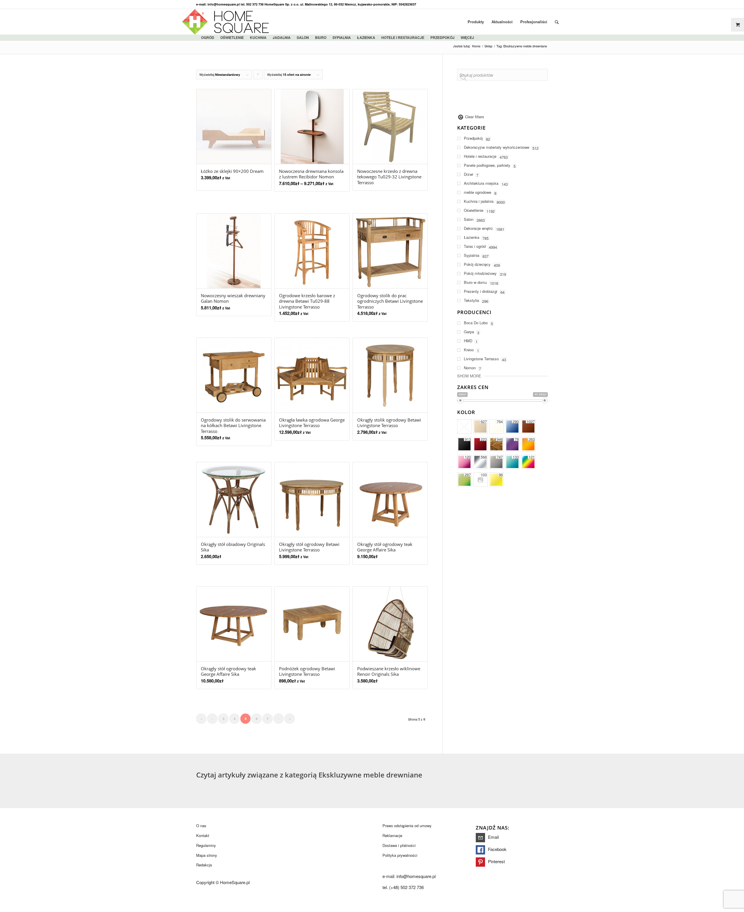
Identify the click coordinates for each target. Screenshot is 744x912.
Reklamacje (392, 835)
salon (303, 37)
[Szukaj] (556, 22)
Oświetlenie (232, 37)
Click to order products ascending (258, 75)
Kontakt (202, 835)
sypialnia (341, 37)
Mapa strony (206, 855)
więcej (467, 37)
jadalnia (282, 37)
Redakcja (204, 865)
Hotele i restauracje (402, 37)
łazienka (366, 37)
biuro (320, 37)
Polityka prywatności (399, 855)
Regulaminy (206, 845)
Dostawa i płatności (399, 845)
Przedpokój (442, 37)
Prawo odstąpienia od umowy (407, 825)
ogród (207, 37)
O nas (201, 825)
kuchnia (258, 37)
